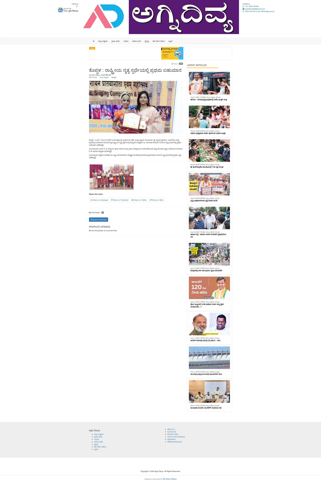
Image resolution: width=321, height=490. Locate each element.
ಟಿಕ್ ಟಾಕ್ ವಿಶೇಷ (159, 41)
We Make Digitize (160, 479)
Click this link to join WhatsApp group (259, 11)
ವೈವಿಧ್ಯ (147, 41)
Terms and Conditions (176, 436)
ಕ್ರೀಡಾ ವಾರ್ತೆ (115, 41)
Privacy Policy (172, 434)
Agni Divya (93, 77)
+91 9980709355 (251, 6)
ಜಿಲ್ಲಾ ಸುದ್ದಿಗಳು (103, 41)
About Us (171, 429)
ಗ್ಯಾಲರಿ (170, 41)
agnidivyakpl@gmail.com (254, 9)
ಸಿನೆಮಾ (126, 41)
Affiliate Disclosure (174, 441)
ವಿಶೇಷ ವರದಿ (136, 41)
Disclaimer (171, 439)
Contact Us (171, 431)
